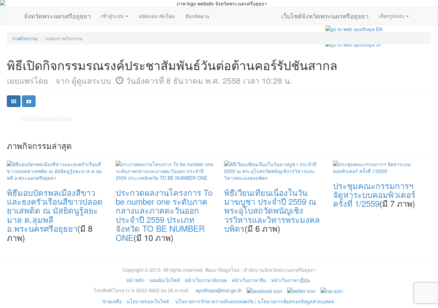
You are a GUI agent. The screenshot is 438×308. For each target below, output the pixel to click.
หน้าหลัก (135, 280)
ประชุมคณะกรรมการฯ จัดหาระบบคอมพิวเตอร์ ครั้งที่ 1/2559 (374, 194)
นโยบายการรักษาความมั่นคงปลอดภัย (214, 301)
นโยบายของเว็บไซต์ (148, 301)
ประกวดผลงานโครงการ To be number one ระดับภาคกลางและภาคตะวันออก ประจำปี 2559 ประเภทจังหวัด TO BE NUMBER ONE (164, 214)
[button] (14, 101)
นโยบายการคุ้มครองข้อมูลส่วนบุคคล (296, 301)
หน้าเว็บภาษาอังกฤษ (206, 280)
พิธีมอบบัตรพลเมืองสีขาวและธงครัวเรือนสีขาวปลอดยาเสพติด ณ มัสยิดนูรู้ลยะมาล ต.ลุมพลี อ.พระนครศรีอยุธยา (55, 210)
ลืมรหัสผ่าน (197, 16)
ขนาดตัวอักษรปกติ (380, 22)
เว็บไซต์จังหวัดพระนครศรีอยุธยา (325, 14)
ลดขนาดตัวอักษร (373, 22)
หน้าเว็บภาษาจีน (249, 280)
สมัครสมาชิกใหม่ (157, 16)
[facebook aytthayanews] (264, 290)
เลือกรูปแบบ (392, 15)
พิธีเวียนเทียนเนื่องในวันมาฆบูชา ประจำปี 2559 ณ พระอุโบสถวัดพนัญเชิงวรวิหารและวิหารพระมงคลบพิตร (272, 210)
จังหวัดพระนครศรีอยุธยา (57, 14)
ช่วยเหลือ (112, 301)
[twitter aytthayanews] (301, 290)
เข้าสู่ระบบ (113, 15)
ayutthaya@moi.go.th (219, 290)
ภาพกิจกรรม (25, 38)
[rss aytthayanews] (332, 290)
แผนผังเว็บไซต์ (164, 280)
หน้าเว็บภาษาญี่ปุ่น (290, 280)
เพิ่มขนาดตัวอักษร (387, 22)
